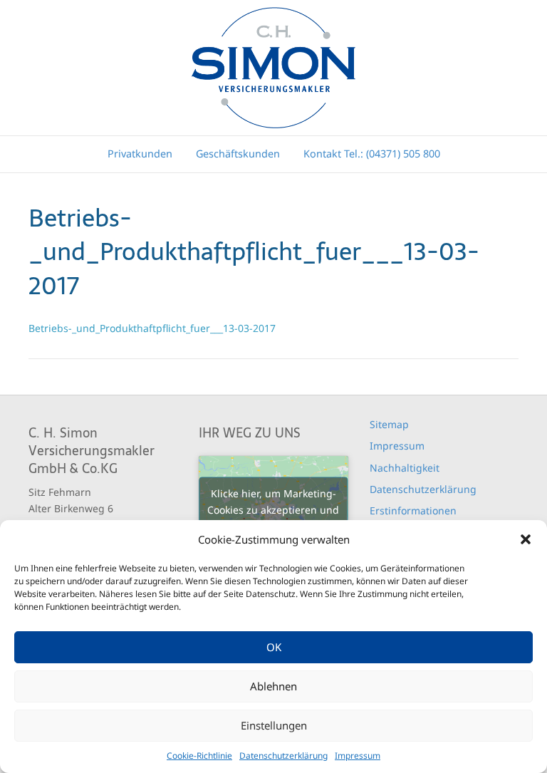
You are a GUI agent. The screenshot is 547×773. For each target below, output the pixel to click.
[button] (526, 539)
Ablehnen (273, 686)
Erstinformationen (413, 510)
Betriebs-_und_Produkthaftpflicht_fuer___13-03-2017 (152, 328)
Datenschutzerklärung (283, 755)
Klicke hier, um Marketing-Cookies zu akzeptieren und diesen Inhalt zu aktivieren (273, 510)
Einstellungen (274, 725)
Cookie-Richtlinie (199, 755)
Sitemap (389, 424)
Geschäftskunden (238, 153)
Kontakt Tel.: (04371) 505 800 (371, 153)
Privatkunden (140, 153)
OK (273, 647)
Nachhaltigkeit (404, 467)
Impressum (357, 755)
